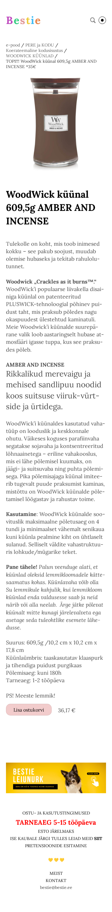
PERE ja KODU (39, 45)
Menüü (102, 20)
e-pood (13, 45)
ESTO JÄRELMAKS (56, 831)
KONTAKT (56, 880)
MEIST (56, 873)
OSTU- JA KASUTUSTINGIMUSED (56, 813)
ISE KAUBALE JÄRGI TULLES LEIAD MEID (52, 838)
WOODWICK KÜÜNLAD (29, 55)
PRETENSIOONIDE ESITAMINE (56, 845)
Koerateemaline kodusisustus (34, 50)
